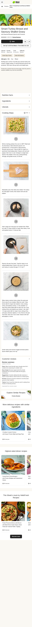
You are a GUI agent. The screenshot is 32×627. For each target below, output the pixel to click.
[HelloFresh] (16, 2)
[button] (16, 101)
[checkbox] (1, 37)
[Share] (29, 41)
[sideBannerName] (16, 82)
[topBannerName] (16, 11)
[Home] (2, 6)
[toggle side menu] (2, 2)
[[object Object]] (25, 41)
